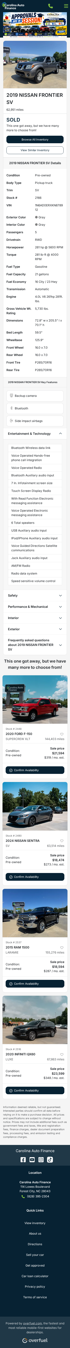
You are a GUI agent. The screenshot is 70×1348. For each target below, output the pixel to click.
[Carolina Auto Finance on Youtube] (30, 1159)
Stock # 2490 (14, 835)
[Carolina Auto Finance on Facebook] (21, 1159)
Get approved (35, 1265)
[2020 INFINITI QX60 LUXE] (35, 1020)
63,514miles (55, 846)
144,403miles (54, 739)
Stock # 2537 (13, 942)
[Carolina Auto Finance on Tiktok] (48, 1159)
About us (35, 1233)
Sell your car (35, 1255)
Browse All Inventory (35, 139)
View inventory (35, 1223)
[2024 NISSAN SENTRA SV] (35, 806)
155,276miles (55, 952)
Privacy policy (35, 1286)
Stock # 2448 (14, 728)
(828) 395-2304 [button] (38, 1196)
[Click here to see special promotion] (35, 25)
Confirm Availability (26, 770)
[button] (50, 6)
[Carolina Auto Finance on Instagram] (39, 1159)
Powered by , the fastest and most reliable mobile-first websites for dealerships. (35, 1327)
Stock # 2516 (13, 1049)
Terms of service (35, 1297)
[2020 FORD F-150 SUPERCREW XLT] (35, 699)
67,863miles (55, 1059)
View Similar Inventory (35, 150)
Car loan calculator (35, 1276)
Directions (35, 1244)
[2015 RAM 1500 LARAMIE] (35, 913)
